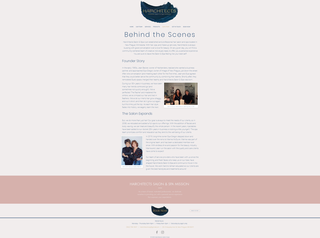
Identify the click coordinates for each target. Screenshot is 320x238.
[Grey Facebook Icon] (157, 232)
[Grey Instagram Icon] (162, 232)
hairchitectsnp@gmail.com (149, 227)
